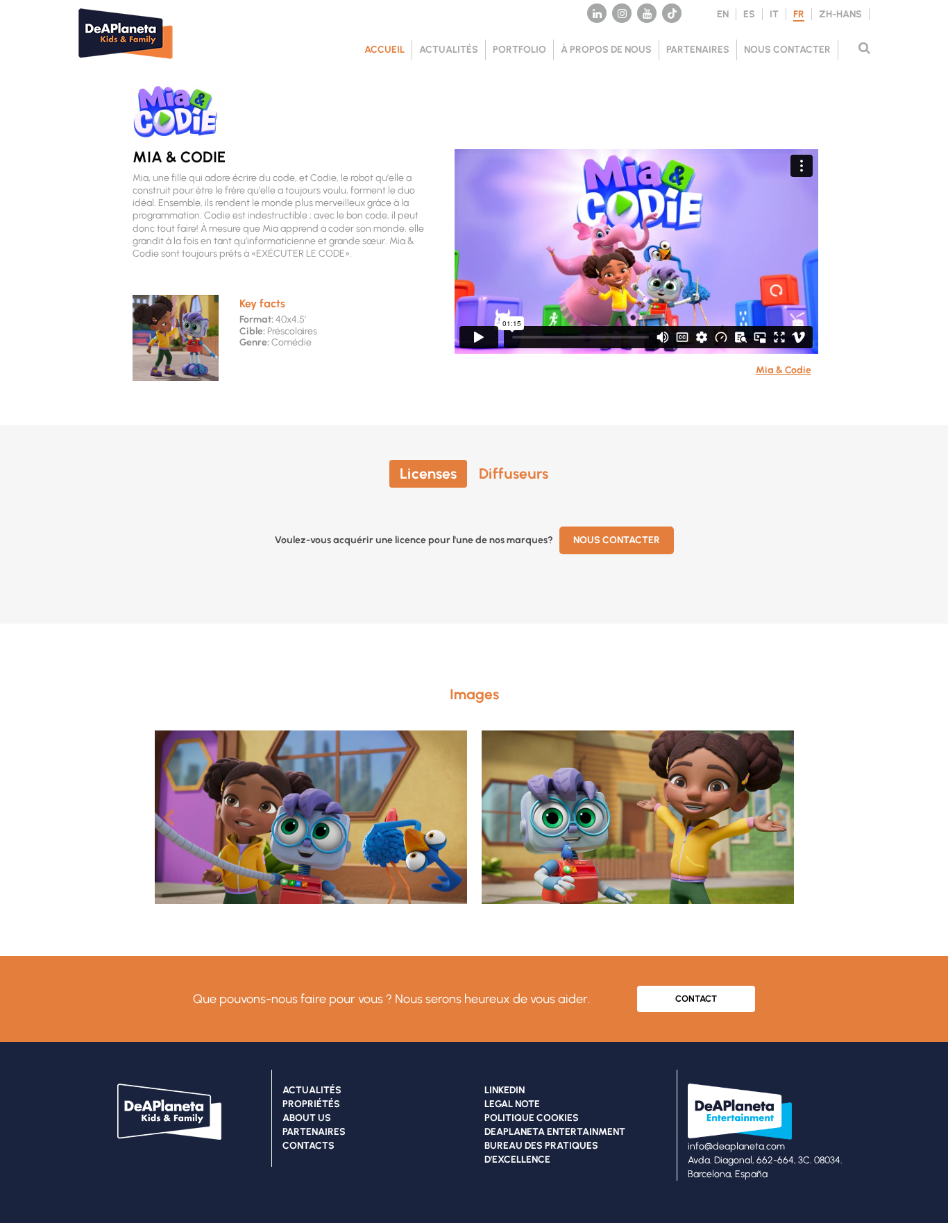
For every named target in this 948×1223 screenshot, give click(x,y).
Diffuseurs (513, 473)
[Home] (133, 63)
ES (749, 14)
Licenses (428, 473)
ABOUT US (306, 1118)
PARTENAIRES (697, 49)
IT (774, 14)
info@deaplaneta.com (736, 1146)
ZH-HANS (840, 14)
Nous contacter (616, 540)
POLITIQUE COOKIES (531, 1118)
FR (798, 14)
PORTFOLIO (519, 49)
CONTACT (696, 998)
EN (723, 14)
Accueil (384, 49)
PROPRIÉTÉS (311, 1104)
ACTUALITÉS (448, 49)
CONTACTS (308, 1146)
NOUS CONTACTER (787, 49)
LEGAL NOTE (512, 1104)
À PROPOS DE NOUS (606, 49)
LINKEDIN (504, 1090)
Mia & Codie (783, 370)
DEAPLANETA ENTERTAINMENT (554, 1132)
